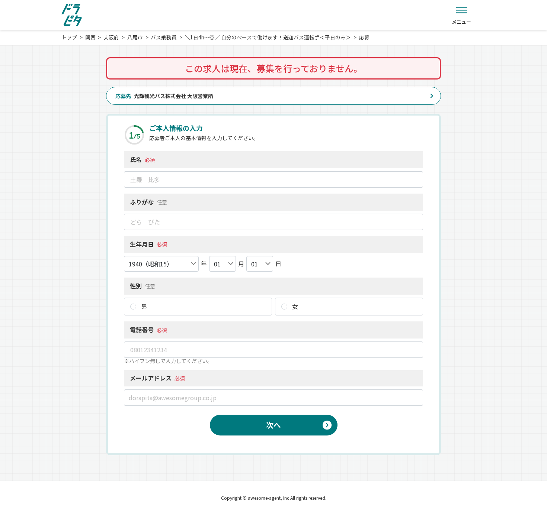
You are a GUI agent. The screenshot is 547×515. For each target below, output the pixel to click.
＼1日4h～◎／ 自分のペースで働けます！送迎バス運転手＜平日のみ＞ (268, 37)
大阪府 (111, 37)
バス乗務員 (164, 37)
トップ (69, 37)
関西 (90, 37)
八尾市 (135, 37)
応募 (364, 37)
